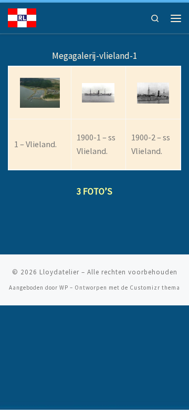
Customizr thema (155, 287)
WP (63, 287)
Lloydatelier (59, 272)
